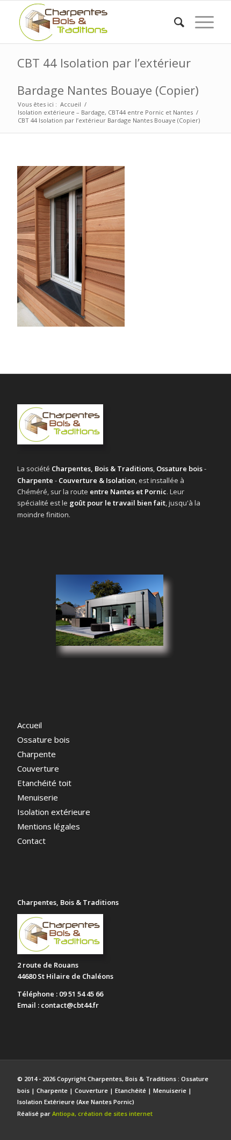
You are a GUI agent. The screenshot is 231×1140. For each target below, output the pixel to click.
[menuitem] (173, 22)
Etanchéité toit (44, 782)
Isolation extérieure (53, 811)
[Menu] (199, 22)
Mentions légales (48, 826)
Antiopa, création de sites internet (102, 1113)
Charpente (36, 754)
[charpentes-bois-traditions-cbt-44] (95, 22)
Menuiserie (37, 797)
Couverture (38, 768)
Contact (31, 840)
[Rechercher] (173, 22)
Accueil (29, 725)
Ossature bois (43, 739)
